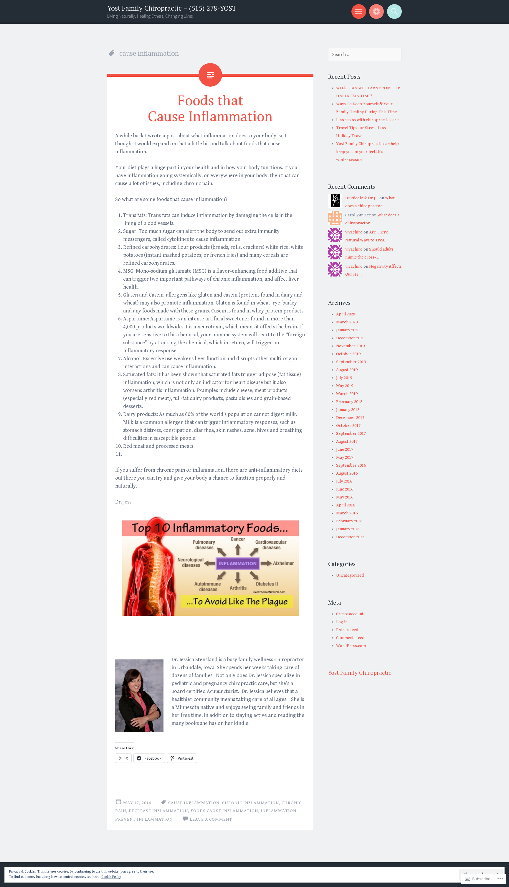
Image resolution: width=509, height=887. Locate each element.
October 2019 (348, 353)
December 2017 (350, 417)
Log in (342, 621)
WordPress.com (351, 645)
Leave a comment (211, 819)
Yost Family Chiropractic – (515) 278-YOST (171, 8)
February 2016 (349, 521)
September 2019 (351, 361)
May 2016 (344, 497)
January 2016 (347, 528)
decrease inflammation (158, 810)
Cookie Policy (111, 877)
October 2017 (348, 425)
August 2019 (347, 369)
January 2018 (347, 409)
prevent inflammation (144, 819)
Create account (349, 613)
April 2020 (345, 314)
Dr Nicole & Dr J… (362, 197)
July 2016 (344, 481)
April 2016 (345, 505)
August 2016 (347, 473)
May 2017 (344, 457)
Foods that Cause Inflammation (210, 108)
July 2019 (344, 377)
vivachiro (354, 232)
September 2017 (351, 433)
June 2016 (344, 489)
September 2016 (351, 465)
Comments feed (350, 637)
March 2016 (347, 513)
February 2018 (349, 401)
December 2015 (350, 536)
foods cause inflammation (224, 810)
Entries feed (347, 629)
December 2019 (350, 337)
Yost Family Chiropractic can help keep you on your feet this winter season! (367, 151)
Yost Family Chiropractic (359, 672)
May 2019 (344, 385)
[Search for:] (365, 54)
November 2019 (350, 345)
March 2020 (347, 322)
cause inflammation (193, 802)
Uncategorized (350, 575)
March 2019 (347, 393)
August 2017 (347, 441)
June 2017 (344, 449)
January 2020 (347, 330)
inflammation (278, 810)
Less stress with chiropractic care (367, 119)
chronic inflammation (250, 802)
